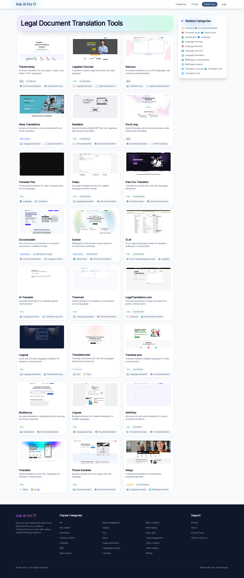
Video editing (152, 548)
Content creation (67, 538)
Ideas (105, 538)
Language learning (111, 548)
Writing (149, 553)
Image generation (111, 543)
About (194, 527)
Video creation (153, 543)
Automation (65, 533)
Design (106, 527)
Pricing (195, 4)
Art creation (65, 527)
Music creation (152, 522)
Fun (104, 533)
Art (61, 522)
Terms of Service (199, 538)
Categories (181, 4)
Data (62, 548)
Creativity (64, 543)
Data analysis (66, 553)
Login (223, 4)
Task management (154, 538)
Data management (111, 522)
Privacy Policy (197, 533)
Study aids (151, 533)
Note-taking (151, 527)
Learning (107, 553)
